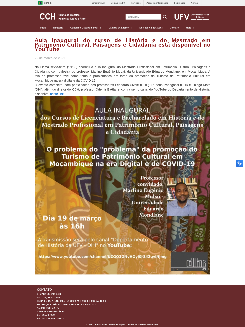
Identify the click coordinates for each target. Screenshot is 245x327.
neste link (57, 94)
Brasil (47, 2)
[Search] (165, 17)
